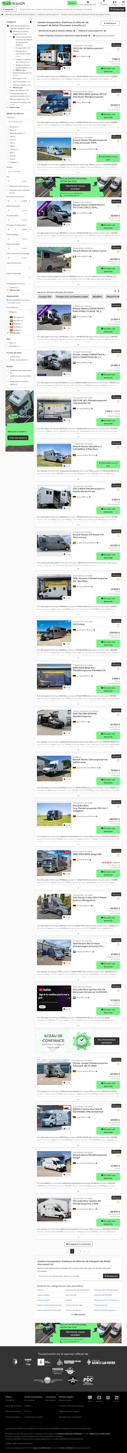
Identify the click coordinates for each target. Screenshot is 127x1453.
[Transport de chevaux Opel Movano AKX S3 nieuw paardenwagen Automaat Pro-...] (54, 952)
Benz (13, 130)
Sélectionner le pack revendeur (75, 187)
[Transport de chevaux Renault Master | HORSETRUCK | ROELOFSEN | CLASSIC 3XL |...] (54, 317)
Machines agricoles (19, 99)
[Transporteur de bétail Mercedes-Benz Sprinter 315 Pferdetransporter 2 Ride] (54, 1210)
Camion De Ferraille (74, 1305)
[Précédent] (39, 57)
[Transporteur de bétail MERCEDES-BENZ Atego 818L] (54, 863)
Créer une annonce (18, 438)
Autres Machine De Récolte (49, 1310)
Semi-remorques (22, 82)
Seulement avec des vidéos (20, 377)
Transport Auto (100, 1305)
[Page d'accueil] (2, 14)
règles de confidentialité (41, 1448)
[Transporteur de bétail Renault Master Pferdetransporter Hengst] (54, 1164)
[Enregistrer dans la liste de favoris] (118, 49)
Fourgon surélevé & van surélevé (23, 60)
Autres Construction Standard (50, 1305)
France (13, 303)
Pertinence (110, 23)
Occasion (14, 346)
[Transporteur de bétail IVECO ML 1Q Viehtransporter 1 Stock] (54, 57)
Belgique (17, 324)
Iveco (13, 140)
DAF (12, 152)
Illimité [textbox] (13, 312)
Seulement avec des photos (20, 371)
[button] (123, 3)
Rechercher (118, 9)
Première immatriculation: (16, 225)
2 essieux (14, 287)
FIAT (12, 143)
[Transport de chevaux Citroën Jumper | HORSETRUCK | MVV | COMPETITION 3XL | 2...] (54, 363)
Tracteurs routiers (22, 85)
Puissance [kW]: (12, 215)
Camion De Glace (73, 1310)
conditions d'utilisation (66, 1448)
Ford (12, 156)
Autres (40, 1290)
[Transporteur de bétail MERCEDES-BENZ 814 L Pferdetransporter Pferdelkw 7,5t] (54, 676)
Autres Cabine (43, 1295)
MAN (13, 146)
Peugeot (14, 162)
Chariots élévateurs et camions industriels (19, 94)
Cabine (69, 1300)
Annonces (15, 357)
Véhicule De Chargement (105, 1310)
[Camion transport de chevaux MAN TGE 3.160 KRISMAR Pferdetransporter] (54, 722)
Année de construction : (16, 196)
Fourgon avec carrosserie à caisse (23, 53)
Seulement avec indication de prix (19, 191)
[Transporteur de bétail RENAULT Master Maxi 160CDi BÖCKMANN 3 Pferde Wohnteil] (54, 1118)
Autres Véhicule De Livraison (78, 1290)
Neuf (12, 343)
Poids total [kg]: (12, 234)
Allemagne (18, 317)
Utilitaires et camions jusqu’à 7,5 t (21, 32)
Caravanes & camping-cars (20, 103)
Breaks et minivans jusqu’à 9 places (24, 66)
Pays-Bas (18, 320)
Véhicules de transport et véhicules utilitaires (20, 27)
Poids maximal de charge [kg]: (18, 253)
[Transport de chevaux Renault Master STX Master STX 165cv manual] (54, 543)
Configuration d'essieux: (16, 284)
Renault (14, 127)
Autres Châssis (43, 1300)
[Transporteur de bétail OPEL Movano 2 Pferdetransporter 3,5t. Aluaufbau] (54, 587)
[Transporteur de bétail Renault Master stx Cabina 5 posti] (54, 260)
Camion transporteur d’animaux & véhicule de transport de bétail (24, 41)
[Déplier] (78, 84)
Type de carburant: (14, 263)
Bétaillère (97, 296)
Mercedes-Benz (17, 133)
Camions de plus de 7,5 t (22, 74)
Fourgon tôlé (23, 48)
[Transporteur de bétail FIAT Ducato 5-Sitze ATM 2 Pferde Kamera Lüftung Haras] (54, 906)
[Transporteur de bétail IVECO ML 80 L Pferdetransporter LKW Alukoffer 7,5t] (54, 409)
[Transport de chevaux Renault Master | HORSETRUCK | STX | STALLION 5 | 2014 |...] (54, 214)
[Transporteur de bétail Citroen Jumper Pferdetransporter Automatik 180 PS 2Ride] (54, 1072)
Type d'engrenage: (14, 273)
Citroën (13, 149)
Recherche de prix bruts (18, 186)
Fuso (12, 159)
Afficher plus (79, 1314)
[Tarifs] (19, 416)
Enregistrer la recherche (79, 1244)
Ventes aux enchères (19, 360)
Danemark (18, 327)
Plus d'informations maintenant (106, 1041)
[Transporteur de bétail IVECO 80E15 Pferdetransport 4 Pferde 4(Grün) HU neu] (54, 497)
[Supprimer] (74, 30)
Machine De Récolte (103, 1295)
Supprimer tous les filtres (105, 36)
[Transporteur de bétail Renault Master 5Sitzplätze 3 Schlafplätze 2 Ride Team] (54, 455)
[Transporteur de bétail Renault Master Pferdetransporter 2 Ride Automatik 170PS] (54, 149)
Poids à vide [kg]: (13, 244)
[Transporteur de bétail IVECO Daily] (54, 633)
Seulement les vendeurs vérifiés (19, 382)
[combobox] (19, 312)
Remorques (19, 78)
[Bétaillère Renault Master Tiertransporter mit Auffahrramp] (54, 768)
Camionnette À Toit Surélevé (106, 1290)
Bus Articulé (71, 1295)
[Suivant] (69, 57)
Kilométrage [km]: (13, 206)
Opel (13, 136)
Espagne (17, 330)
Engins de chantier (19, 90)
